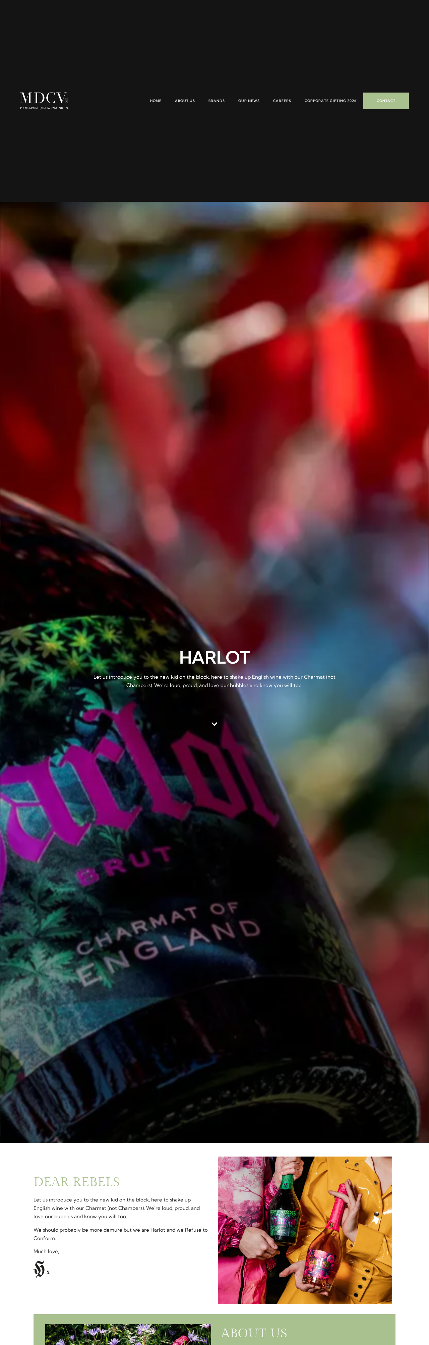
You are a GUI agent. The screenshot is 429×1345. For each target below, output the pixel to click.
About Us (185, 101)
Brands (216, 101)
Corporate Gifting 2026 (331, 101)
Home (156, 101)
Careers (282, 101)
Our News (249, 101)
